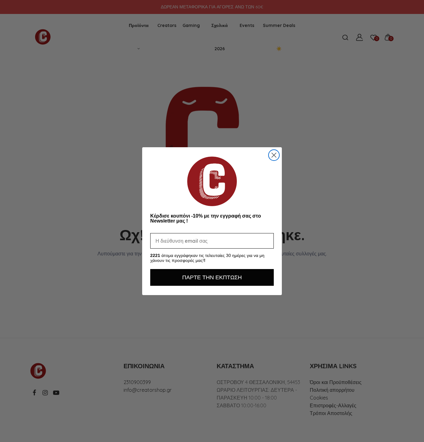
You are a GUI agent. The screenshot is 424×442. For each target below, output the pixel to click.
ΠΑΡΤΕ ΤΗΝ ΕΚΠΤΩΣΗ (212, 277)
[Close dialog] (273, 155)
